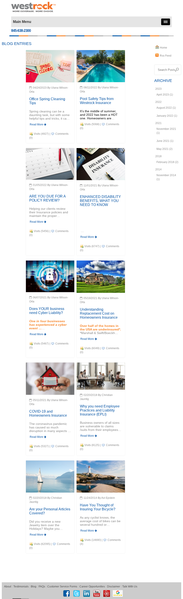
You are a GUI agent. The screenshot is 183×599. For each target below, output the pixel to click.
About (7, 586)
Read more (37, 124)
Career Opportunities (92, 586)
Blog (33, 586)
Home (163, 47)
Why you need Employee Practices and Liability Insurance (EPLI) (100, 410)
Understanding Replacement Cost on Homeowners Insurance (99, 313)
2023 (158, 88)
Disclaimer (113, 586)
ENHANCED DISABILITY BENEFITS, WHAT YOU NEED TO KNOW (100, 201)
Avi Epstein (108, 497)
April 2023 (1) (164, 94)
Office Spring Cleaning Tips (47, 101)
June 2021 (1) (164, 141)
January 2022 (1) (166, 115)
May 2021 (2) (164, 149)
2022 (158, 102)
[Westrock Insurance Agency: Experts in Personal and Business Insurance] (33, 6)
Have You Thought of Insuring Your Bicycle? (97, 507)
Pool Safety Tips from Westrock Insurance (97, 101)
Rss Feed (165, 55)
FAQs (42, 586)
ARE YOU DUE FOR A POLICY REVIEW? (47, 198)
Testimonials (21, 586)
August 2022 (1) (166, 107)
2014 (158, 169)
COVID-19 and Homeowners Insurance (48, 413)
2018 (158, 156)
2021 (158, 123)
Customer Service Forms (62, 586)
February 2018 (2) (167, 162)
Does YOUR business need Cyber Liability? (46, 311)
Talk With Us (129, 586)
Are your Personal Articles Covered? (49, 511)
